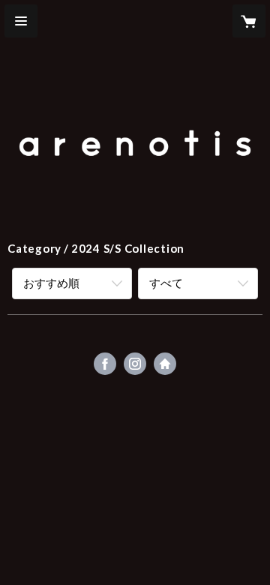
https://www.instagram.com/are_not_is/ (165, 363)
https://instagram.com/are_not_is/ (135, 363)
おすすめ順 (51, 283)
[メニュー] (21, 21)
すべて (166, 283)
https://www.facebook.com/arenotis (105, 363)
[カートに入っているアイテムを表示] (249, 21)
